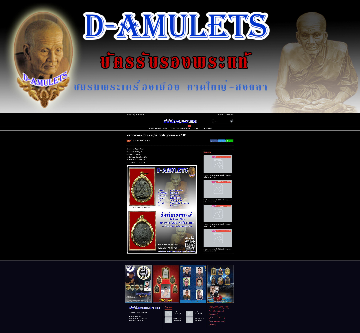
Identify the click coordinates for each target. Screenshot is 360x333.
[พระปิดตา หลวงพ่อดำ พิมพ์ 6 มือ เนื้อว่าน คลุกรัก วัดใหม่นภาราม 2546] (218, 164)
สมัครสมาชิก (140, 114)
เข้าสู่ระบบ (131, 114)
